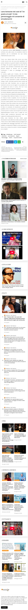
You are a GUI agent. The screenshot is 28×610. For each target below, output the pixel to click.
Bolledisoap (9, 134)
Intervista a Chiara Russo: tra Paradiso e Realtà (13, 221)
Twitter (15, 141)
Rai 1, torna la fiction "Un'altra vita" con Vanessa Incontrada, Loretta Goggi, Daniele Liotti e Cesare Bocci (14, 391)
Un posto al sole (10, 6)
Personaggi (4, 137)
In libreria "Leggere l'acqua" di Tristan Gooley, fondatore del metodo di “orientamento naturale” (19, 556)
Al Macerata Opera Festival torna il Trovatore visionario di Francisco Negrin (20, 457)
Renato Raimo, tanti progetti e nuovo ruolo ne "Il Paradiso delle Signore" (13, 201)
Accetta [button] (4, 607)
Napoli (17, 136)
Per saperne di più (8, 604)
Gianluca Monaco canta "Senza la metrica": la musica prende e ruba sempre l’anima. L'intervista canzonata (19, 486)
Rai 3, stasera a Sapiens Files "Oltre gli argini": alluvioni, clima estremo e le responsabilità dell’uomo (15, 371)
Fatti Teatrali (17, 134)
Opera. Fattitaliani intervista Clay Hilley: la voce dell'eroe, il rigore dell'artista (20, 435)
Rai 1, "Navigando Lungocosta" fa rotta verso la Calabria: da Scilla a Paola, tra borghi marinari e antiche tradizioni (14, 329)
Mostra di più (23, 158)
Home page (3, 6)
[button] (26, 2)
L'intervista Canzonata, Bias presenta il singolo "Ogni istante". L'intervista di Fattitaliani (19, 507)
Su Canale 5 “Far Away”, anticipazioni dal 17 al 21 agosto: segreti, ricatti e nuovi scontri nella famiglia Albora (14, 381)
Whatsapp (19, 141)
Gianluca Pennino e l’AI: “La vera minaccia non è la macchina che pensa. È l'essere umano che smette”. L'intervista (8, 556)
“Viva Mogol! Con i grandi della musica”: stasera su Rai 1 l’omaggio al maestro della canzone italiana (14, 400)
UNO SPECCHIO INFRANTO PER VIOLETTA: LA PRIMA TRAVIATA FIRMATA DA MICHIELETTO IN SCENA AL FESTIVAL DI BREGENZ (7, 458)
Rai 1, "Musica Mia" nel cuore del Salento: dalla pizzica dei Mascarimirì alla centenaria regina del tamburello (14, 318)
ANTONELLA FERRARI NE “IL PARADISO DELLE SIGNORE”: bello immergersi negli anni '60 (11, 179)
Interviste (4, 136)
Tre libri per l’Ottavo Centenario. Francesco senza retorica (20, 575)
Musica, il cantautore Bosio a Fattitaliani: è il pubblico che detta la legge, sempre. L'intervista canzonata (7, 507)
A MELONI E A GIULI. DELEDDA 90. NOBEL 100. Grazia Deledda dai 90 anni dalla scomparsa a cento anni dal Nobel (15, 361)
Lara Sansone (11, 136)
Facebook (10, 142)
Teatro (10, 137)
